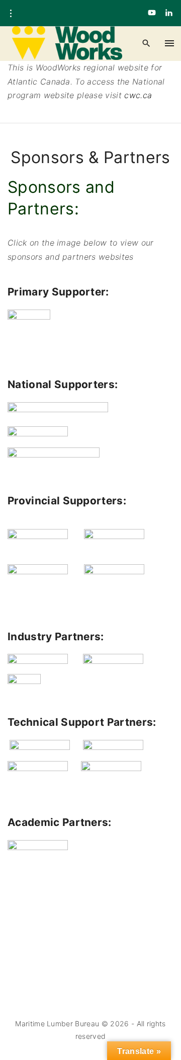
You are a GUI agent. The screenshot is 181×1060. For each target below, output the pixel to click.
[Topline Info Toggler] (11, 13)
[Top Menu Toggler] (169, 43)
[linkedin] (168, 13)
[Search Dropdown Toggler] (146, 43)
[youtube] (151, 13)
